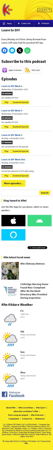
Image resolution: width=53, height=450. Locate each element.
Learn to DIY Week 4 (11, 86)
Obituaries (40, 419)
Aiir (26, 443)
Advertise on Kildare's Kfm (26, 411)
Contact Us (27, 419)
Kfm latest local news (16, 257)
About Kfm (11, 407)
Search (44, 192)
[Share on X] (20, 50)
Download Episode (20, 102)
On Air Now (43, 10)
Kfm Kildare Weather (17, 305)
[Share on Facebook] (4, 50)
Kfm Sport (41, 407)
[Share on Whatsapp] (27, 50)
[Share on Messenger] (12, 50)
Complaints (13, 419)
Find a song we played (18, 415)
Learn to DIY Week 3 (11, 110)
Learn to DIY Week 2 (11, 135)
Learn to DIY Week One (13, 159)
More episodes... (13, 183)
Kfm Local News (26, 407)
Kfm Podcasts (37, 415)
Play (6, 102)
